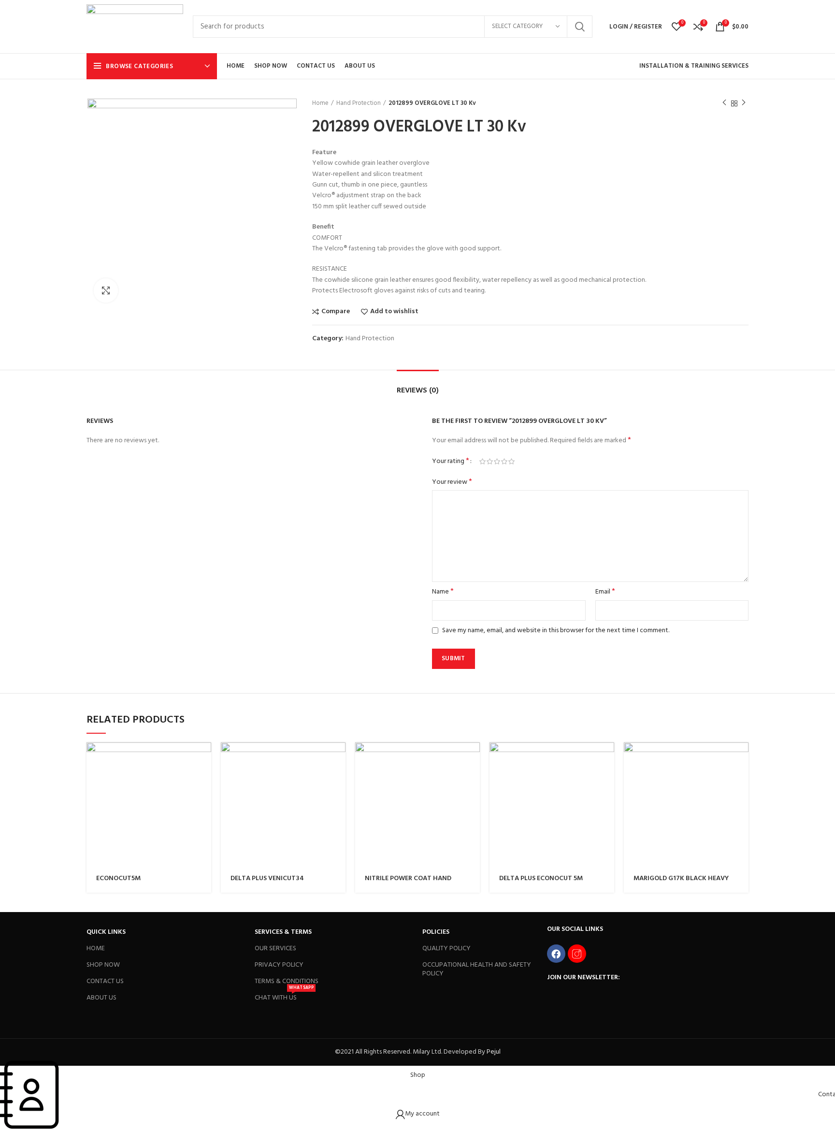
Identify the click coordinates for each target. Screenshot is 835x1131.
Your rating (450, 461)
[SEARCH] (579, 26)
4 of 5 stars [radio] (504, 461)
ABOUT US (101, 997)
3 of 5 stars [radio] (497, 461)
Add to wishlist (394, 311)
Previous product (724, 103)
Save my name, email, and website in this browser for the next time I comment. (555, 630)
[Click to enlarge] (106, 290)
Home (320, 103)
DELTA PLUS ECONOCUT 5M (541, 878)
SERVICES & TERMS (283, 932)
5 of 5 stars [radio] (511, 461)
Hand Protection (358, 103)
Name (443, 592)
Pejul (494, 1052)
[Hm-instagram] (577, 953)
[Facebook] (556, 953)
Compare (335, 311)
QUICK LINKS (106, 932)
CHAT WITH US (284, 996)
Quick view (204, 758)
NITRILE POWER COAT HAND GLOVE (408, 883)
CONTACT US (105, 981)
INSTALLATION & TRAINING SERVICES (694, 66)
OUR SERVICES (275, 948)
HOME (95, 948)
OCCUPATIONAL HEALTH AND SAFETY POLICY (476, 969)
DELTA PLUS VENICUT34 (267, 878)
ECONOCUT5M (118, 878)
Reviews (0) (418, 390)
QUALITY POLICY (446, 948)
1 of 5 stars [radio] (482, 461)
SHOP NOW (103, 965)
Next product (744, 103)
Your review (452, 482)
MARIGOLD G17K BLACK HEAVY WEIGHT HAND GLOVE (681, 883)
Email (605, 592)
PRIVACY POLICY (279, 965)
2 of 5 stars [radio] (489, 461)
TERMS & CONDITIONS (286, 981)
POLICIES (435, 932)
